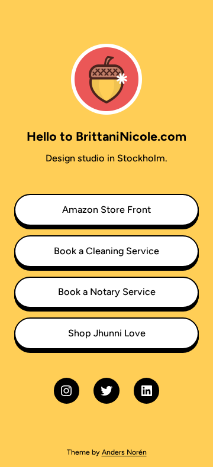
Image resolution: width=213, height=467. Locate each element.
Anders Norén (124, 451)
